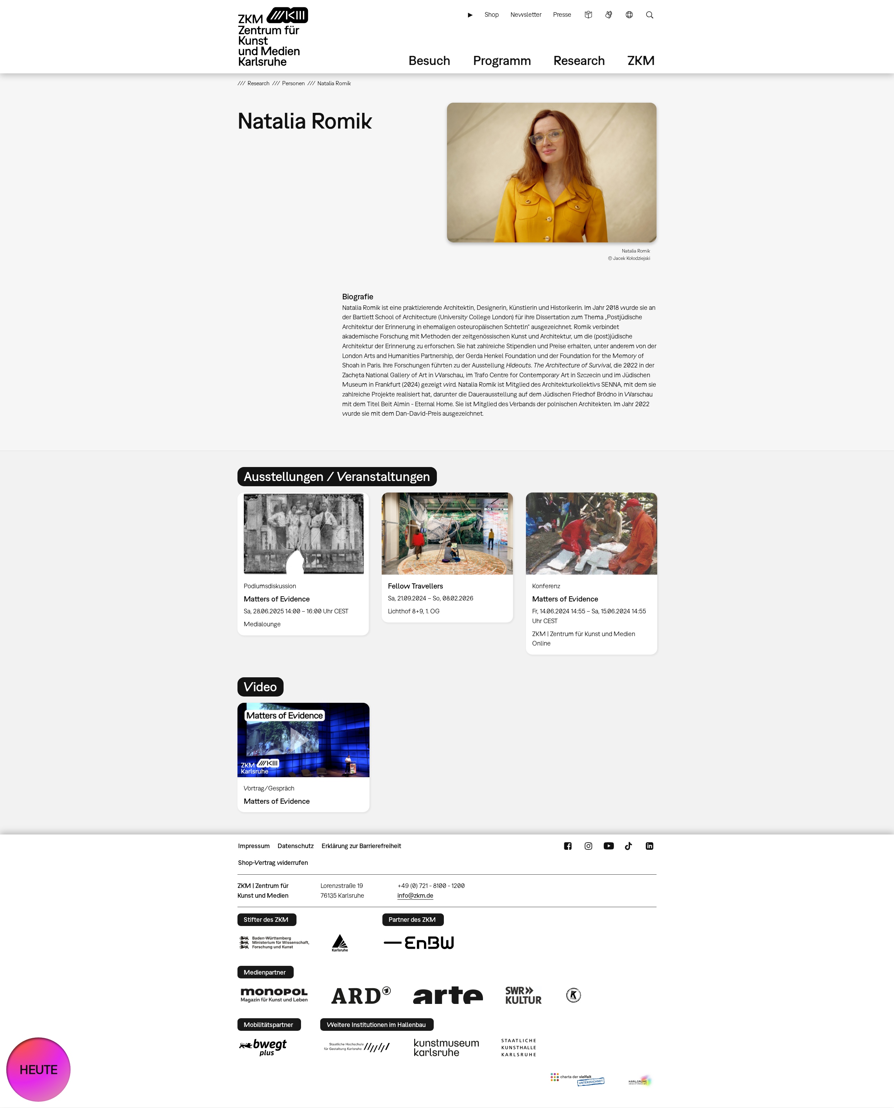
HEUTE (39, 1069)
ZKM (641, 60)
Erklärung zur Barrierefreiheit (361, 846)
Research (579, 60)
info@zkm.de (415, 895)
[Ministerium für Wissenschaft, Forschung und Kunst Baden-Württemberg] (274, 942)
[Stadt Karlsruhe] (340, 943)
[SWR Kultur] (524, 995)
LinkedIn (650, 846)
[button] (552, 172)
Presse (562, 14)
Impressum (254, 846)
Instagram (588, 846)
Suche (650, 14)
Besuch (429, 60)
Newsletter (526, 14)
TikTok (629, 846)
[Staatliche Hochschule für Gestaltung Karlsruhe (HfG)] (357, 1047)
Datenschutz (296, 846)
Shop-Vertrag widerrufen (273, 862)
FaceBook (568, 846)
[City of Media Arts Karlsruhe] (641, 1081)
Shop (492, 14)
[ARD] (361, 995)
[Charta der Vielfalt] (577, 1081)
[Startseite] (282, 36)
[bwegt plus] (263, 1047)
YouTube (609, 846)
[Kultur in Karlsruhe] (573, 995)
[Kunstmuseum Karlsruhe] (446, 1047)
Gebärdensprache (609, 14)
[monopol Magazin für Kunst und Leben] (274, 995)
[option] (303, 564)
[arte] (448, 995)
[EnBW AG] (419, 942)
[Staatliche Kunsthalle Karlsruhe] (518, 1047)
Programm (502, 60)
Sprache (629, 14)
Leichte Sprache (588, 14)
